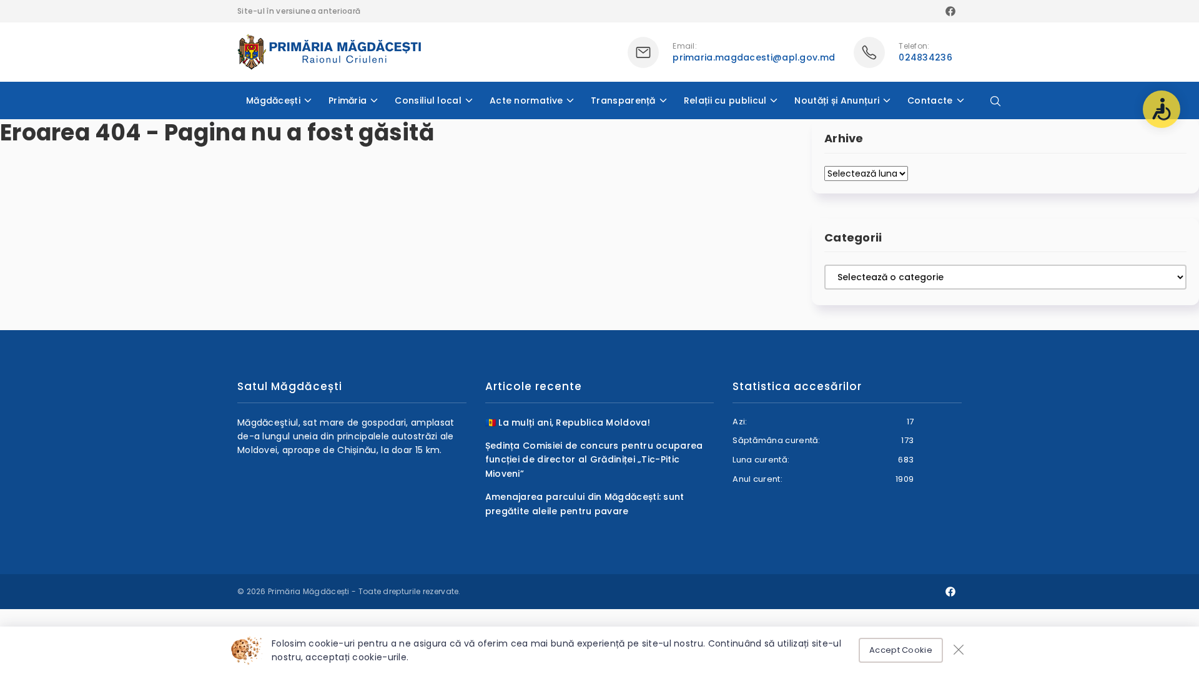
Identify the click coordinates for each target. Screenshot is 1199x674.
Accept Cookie (900, 650)
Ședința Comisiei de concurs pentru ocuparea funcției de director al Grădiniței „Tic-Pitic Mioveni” (594, 459)
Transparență (623, 100)
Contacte (929, 100)
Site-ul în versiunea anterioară (298, 11)
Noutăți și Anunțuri (836, 100)
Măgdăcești (273, 100)
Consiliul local (428, 100)
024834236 (925, 57)
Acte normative (526, 100)
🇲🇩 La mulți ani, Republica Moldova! (567, 422)
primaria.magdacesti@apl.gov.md (754, 57)
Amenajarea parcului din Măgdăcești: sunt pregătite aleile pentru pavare (584, 504)
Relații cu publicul (725, 100)
